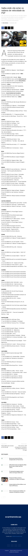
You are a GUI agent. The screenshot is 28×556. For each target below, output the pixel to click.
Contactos (7, 550)
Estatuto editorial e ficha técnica (16, 550)
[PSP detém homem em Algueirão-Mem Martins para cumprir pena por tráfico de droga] (4, 466)
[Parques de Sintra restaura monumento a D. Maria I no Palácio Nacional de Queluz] (4, 479)
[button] (2, 2)
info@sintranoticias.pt (17, 536)
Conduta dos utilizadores (14, 552)
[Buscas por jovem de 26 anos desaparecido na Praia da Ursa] (4, 460)
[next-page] (4, 497)
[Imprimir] (12, 27)
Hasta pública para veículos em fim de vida (7, 446)
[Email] (9, 27)
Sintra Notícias (5, 22)
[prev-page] (2, 497)
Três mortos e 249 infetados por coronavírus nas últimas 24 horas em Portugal (21, 448)
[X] (5, 27)
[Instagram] (12, 545)
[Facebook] (2, 27)
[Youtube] (19, 545)
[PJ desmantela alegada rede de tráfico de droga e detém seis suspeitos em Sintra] (4, 473)
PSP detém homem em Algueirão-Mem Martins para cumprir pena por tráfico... (17, 466)
